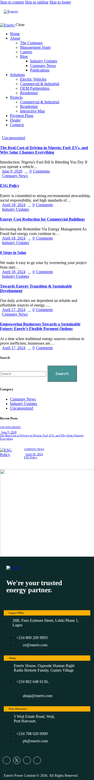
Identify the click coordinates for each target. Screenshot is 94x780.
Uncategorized (13, 138)
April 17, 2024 (13, 310)
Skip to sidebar (36, 2)
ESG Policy (9, 185)
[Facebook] (7, 760)
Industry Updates (15, 209)
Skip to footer (60, 2)
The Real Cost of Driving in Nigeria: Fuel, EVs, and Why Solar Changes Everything (44, 150)
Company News (15, 176)
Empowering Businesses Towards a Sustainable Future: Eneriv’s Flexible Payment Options (40, 326)
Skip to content (12, 2)
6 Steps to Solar (13, 252)
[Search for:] (23, 373)
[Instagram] (27, 760)
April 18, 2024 (13, 205)
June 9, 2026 (12, 171)
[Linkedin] (37, 760)
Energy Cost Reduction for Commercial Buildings (42, 219)
